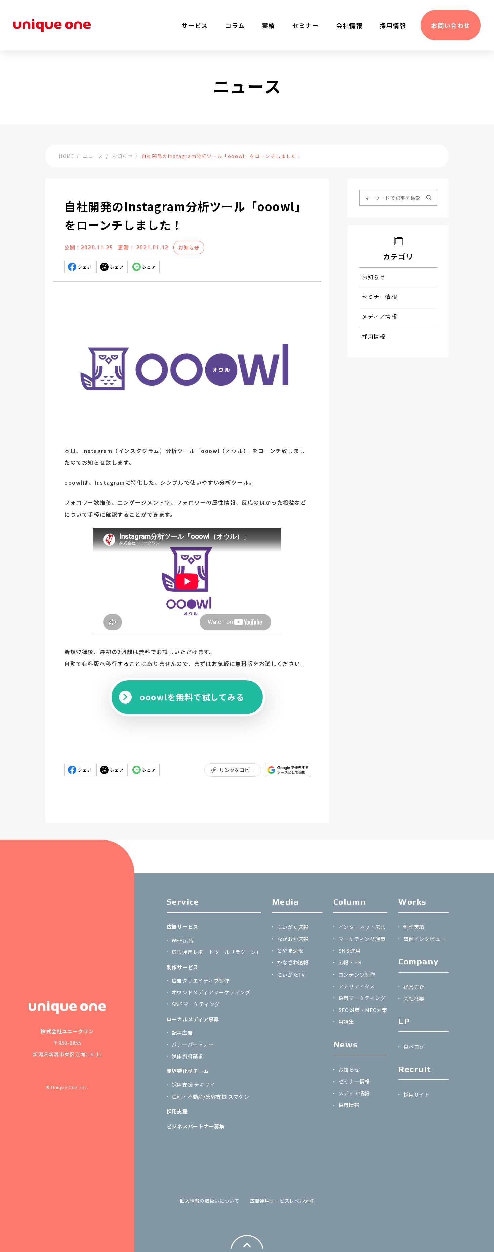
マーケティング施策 (362, 938)
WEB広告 (183, 940)
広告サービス (183, 926)
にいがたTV (291, 974)
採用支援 (177, 1111)
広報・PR (350, 962)
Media (285, 902)
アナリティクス (356, 986)
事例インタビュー (424, 938)
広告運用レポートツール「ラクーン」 (216, 951)
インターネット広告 (362, 927)
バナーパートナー (193, 1044)
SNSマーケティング (196, 1004)
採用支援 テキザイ (193, 1084)
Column (349, 902)
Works (412, 902)
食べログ (413, 1046)
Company (418, 961)
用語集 (346, 1021)
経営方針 (413, 986)
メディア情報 (379, 316)
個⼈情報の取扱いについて (209, 1200)
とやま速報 (290, 950)
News (345, 1044)
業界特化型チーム (188, 1070)
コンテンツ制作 (356, 974)
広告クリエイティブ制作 (201, 980)
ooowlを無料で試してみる (192, 697)
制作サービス (183, 967)
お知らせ (188, 247)
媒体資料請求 (188, 1056)
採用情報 (373, 336)
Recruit (414, 1069)
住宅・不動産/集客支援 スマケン (210, 1096)
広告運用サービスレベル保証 (282, 1200)
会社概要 (413, 998)
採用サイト (416, 1094)
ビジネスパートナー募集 (196, 1126)
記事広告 (182, 1032)
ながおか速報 (293, 938)
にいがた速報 (293, 927)
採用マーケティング (362, 997)
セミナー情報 (380, 297)
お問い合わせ (450, 25)
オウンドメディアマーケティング (211, 992)
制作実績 (413, 927)
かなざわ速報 (293, 962)
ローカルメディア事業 (193, 1019)
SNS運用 (349, 950)
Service (183, 902)
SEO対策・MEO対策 (362, 1009)
